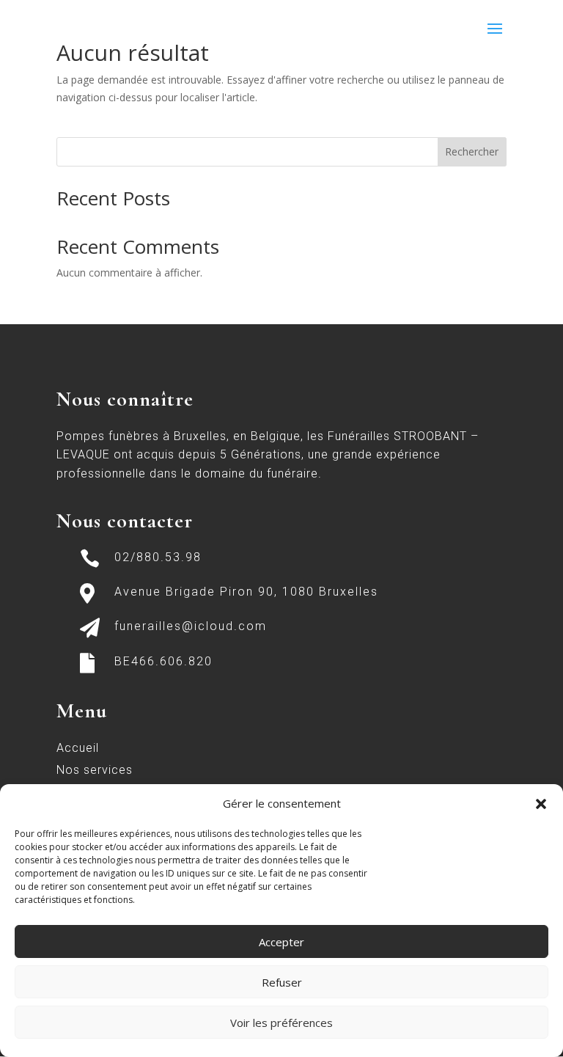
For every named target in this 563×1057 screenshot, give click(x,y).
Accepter (281, 942)
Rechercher (471, 151)
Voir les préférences (281, 1022)
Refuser (282, 982)
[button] (541, 804)
